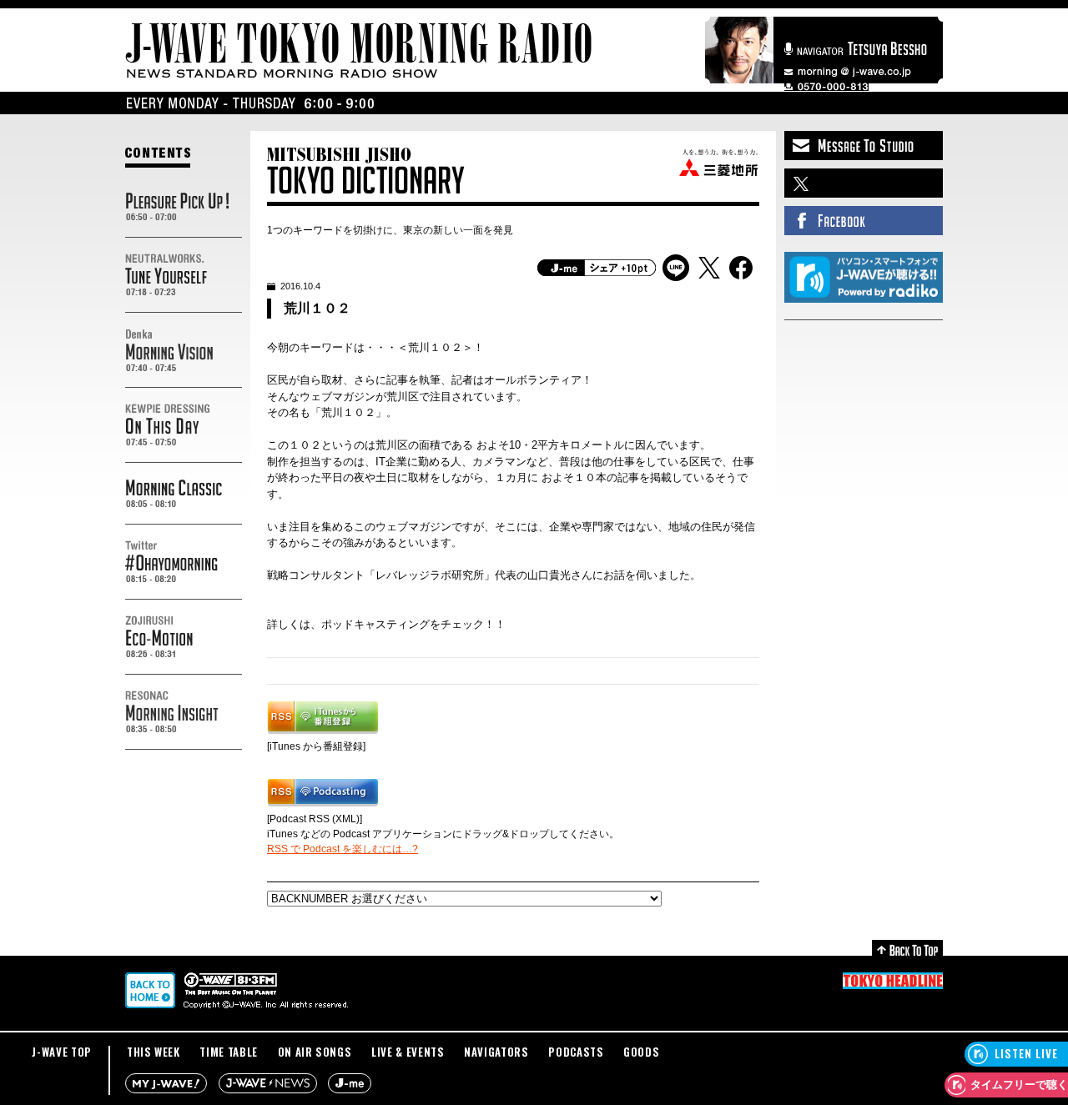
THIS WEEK (153, 1051)
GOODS (641, 1051)
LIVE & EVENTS (407, 1051)
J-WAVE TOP (62, 1051)
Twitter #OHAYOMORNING (183, 562)
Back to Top (907, 948)
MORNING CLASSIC (183, 494)
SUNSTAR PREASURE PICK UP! (183, 207)
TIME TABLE (228, 1051)
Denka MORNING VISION (183, 350)
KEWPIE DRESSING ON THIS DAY (183, 425)
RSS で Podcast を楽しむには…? (342, 849)
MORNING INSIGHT (183, 712)
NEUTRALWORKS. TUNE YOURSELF (183, 275)
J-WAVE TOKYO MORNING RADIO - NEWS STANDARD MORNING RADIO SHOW (358, 50)
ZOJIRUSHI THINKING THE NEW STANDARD (183, 637)
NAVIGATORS (496, 1051)
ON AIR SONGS (315, 1051)
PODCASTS (575, 1051)
